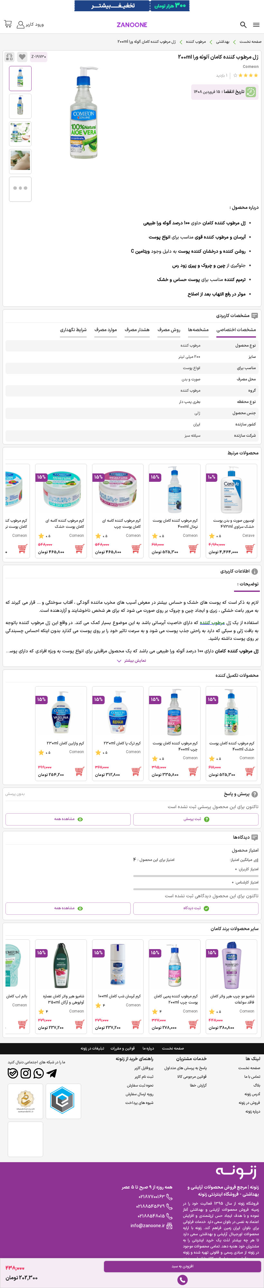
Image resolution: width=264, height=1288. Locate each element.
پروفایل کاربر (143, 1068)
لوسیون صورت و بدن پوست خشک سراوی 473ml (233, 524)
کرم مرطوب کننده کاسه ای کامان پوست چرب (121, 524)
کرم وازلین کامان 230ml (65, 743)
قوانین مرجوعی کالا (192, 1077)
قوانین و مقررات (122, 1048)
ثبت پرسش (192, 819)
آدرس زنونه (252, 1094)
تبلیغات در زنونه (92, 1048)
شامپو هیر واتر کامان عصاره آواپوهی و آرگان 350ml (63, 999)
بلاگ (256, 1085)
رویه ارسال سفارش (139, 1094)
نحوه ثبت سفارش (140, 1085)
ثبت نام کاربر (144, 1077)
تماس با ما (252, 1077)
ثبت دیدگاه (192, 908)
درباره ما (148, 1048)
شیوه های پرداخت (139, 1103)
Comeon (251, 67)
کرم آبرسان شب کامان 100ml (119, 996)
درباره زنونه (252, 1112)
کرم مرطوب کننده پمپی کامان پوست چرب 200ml (176, 999)
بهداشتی (222, 42)
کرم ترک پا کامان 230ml (122, 743)
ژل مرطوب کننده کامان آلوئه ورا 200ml (218, 57)
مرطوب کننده (196, 42)
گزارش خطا (198, 1085)
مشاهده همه (64, 819)
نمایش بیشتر (135, 661)
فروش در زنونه (249, 1103)
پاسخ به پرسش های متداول (185, 1068)
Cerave (248, 536)
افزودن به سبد (182, 1266)
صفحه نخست (250, 42)
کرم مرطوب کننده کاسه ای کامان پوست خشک (64, 524)
